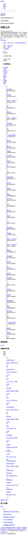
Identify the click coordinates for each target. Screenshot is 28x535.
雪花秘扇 (8, 95)
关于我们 (3, 527)
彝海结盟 (8, 112)
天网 (7, 129)
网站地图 (8, 527)
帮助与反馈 (3, 529)
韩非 (20, 42)
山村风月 (8, 151)
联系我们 (24, 527)
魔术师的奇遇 (9, 177)
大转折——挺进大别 (11, 117)
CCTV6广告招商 (16, 529)
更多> (2, 506)
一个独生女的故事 (11, 135)
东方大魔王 (9, 155)
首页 (4, 4)
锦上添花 (8, 182)
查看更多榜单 (4, 500)
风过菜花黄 (9, 89)
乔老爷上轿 (9, 198)
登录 (2, 20)
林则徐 (8, 194)
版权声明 (19, 527)
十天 (7, 171)
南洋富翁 (8, 161)
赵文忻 (9, 42)
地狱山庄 (8, 146)
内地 (8, 47)
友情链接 (9, 529)
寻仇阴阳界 (9, 123)
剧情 (8, 45)
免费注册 (6, 20)
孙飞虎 (17, 42)
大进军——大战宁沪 (11, 100)
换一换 (2, 345)
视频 (4, 7)
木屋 (7, 165)
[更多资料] (6, 48)
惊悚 (11, 45)
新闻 (4, 5)
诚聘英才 (13, 527)
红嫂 (7, 106)
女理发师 (8, 188)
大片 (4, 8)
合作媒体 (24, 529)
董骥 (23, 42)
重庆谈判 (8, 140)
